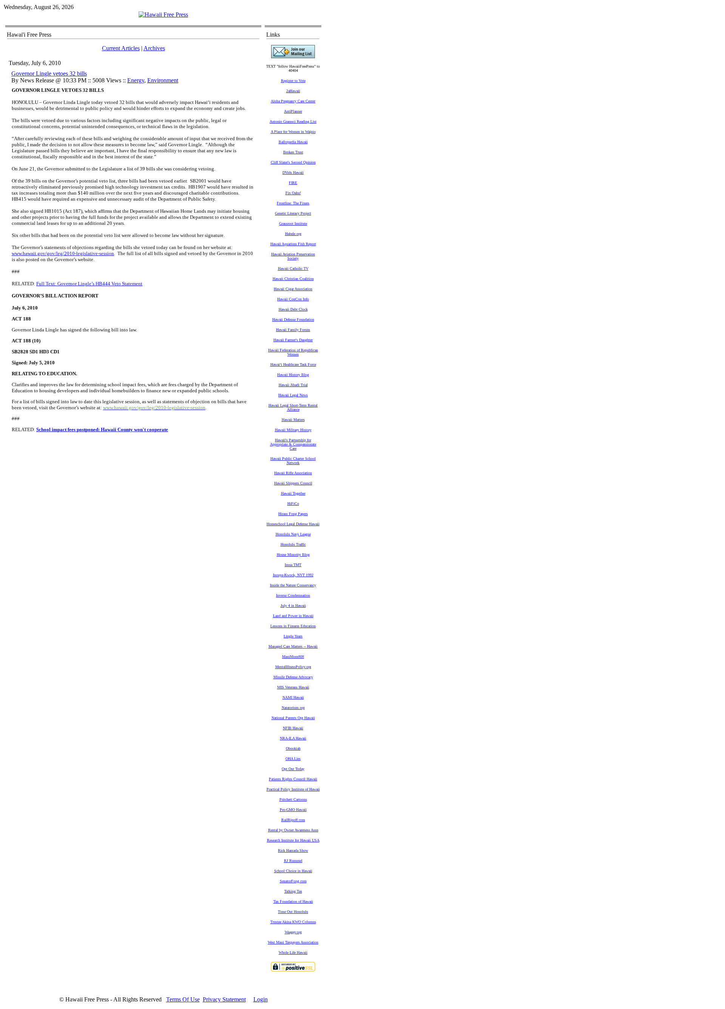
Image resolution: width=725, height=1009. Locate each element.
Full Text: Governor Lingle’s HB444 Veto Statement (89, 283)
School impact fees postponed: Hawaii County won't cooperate (102, 429)
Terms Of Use (183, 999)
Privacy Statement (224, 999)
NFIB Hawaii (293, 728)
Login (260, 999)
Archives (154, 48)
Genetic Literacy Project (293, 213)
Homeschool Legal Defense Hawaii (293, 524)
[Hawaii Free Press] (163, 14)
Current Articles (121, 48)
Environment (162, 80)
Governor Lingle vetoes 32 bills (49, 73)
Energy (135, 80)
